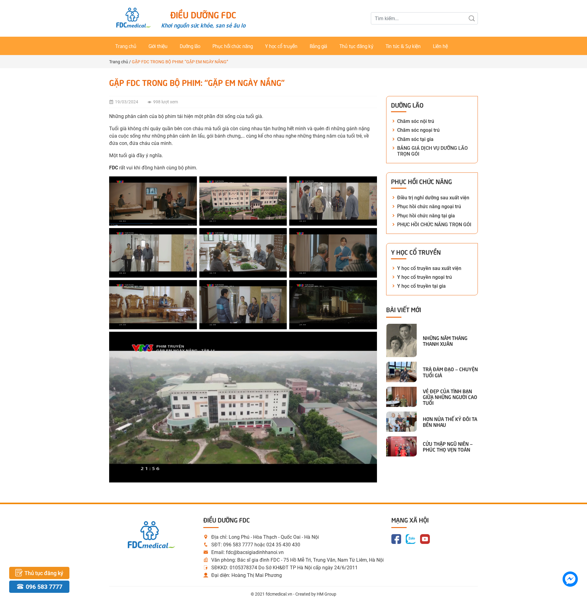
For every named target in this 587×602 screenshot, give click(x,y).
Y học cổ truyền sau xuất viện (429, 268)
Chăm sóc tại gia (415, 139)
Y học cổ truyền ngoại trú (424, 277)
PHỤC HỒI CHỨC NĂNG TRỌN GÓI (434, 224)
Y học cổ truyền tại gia (421, 286)
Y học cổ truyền (281, 45)
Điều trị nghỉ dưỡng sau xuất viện (433, 198)
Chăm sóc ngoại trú (418, 130)
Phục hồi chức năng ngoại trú (429, 206)
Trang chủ (125, 45)
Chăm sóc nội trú (415, 121)
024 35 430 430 (283, 545)
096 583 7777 (238, 545)
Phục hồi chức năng (232, 45)
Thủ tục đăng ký (356, 45)
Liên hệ (440, 45)
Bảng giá (318, 45)
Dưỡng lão (190, 45)
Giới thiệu (158, 45)
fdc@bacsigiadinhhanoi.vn (255, 552)
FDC (113, 168)
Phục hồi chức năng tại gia (426, 216)
